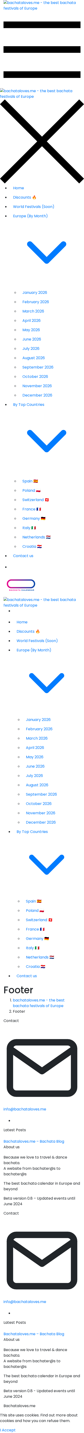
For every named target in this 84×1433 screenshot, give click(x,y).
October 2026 (35, 376)
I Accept (8, 1430)
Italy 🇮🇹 (29, 527)
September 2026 (37, 367)
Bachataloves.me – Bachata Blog (34, 1141)
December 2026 (37, 395)
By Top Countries (28, 404)
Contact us (23, 555)
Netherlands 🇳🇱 (36, 537)
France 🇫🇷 (31, 509)
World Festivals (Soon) (33, 206)
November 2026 (37, 386)
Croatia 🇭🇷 (32, 546)
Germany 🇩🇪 (34, 518)
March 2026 (33, 311)
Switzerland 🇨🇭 (35, 499)
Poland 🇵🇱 (31, 490)
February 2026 (35, 302)
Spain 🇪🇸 (30, 481)
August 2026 (33, 358)
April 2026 (31, 320)
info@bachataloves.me (25, 1109)
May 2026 (31, 330)
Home (18, 188)
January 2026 (34, 292)
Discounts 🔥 (25, 197)
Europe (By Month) (30, 216)
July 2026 (30, 348)
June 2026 (31, 339)
